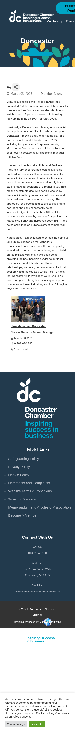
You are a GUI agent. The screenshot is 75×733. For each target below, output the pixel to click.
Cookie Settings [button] (16, 724)
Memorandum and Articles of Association (39, 507)
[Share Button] (16, 87)
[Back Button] (9, 88)
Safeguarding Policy (23, 459)
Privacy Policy (19, 467)
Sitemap (37, 614)
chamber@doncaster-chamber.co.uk (37, 591)
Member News (51, 93)
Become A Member (23, 515)
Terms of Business (22, 499)
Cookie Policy (18, 475)
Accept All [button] (37, 724)
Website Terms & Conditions (30, 491)
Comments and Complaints (29, 483)
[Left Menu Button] (73, 631)
